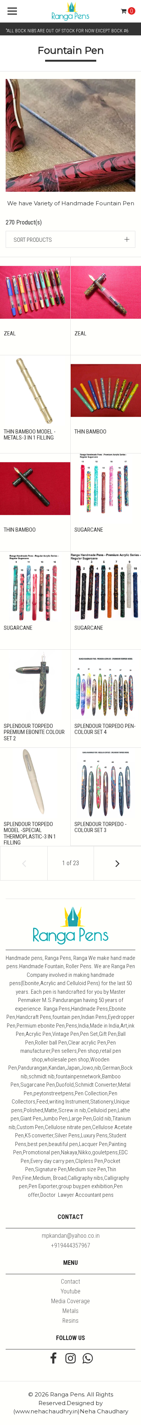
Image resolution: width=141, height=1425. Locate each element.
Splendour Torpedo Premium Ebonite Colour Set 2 (34, 732)
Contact (70, 1281)
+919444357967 (70, 1245)
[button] (70, 239)
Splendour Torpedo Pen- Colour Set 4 (105, 729)
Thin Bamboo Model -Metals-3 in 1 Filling (30, 434)
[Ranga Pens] (70, 11)
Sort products (33, 239)
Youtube (70, 1291)
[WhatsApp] (87, 1359)
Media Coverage (70, 1301)
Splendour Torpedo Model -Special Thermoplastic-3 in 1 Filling (30, 833)
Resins (70, 1320)
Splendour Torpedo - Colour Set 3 (100, 827)
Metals (70, 1310)
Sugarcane (88, 529)
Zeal (10, 333)
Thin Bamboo (90, 431)
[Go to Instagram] (70, 1359)
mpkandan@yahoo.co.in (71, 1235)
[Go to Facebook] (53, 1359)
